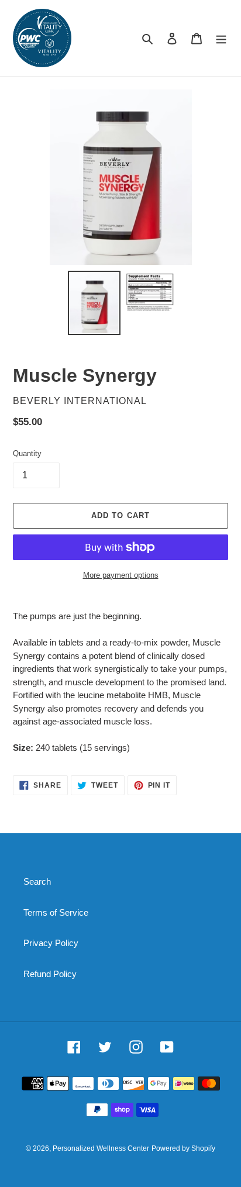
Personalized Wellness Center (101, 1148)
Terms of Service (55, 912)
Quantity (27, 453)
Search (37, 881)
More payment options (121, 575)
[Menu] (221, 38)
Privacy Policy (50, 943)
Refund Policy (50, 974)
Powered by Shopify (183, 1148)
